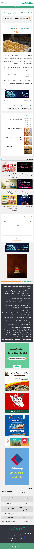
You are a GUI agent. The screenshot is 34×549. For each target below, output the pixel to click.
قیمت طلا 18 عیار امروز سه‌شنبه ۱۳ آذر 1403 (13, 138)
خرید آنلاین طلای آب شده (9, 509)
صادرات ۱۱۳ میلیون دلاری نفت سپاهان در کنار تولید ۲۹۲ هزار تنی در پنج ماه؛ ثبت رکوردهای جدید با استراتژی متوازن (16, 314)
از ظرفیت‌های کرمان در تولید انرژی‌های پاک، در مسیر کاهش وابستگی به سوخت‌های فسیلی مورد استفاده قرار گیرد (17, 331)
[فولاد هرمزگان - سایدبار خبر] (17, 266)
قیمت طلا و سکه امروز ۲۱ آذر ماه (15, 119)
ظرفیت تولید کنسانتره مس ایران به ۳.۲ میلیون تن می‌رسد (17, 317)
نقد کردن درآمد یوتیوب (9, 518)
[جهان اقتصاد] (27, 2)
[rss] (21, 547)
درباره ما (13, 541)
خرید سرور (25, 521)
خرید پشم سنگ (25, 518)
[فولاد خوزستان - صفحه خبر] (17, 403)
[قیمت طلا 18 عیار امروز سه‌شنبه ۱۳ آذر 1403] (28, 141)
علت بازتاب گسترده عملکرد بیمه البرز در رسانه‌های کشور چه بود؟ (16, 291)
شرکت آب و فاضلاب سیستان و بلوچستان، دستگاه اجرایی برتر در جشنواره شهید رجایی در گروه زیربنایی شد (16, 307)
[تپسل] (5, 90)
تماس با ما (20, 541)
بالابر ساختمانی (25, 514)
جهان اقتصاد (8, 533)
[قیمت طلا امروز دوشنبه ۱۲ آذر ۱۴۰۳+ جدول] (28, 150)
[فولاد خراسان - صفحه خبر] (17, 425)
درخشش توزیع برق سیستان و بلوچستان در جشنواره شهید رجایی (17, 287)
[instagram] (18, 547)
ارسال (17, 239)
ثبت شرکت (25, 504)
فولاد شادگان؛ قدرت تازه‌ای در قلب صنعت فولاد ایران (19, 325)
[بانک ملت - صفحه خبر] (17, 442)
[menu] (6, 2)
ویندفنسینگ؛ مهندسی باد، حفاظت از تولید (21, 327)
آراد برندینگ (25, 499)
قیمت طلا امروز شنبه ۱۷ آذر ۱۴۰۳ (15, 128)
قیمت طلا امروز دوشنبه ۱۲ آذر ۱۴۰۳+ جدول (12, 147)
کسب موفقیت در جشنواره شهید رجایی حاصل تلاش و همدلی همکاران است (17, 302)
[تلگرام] (15, 32)
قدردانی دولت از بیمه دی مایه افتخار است (21, 310)
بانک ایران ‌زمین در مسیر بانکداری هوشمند (24, 7)
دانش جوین (25, 492)
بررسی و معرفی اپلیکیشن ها (8, 492)
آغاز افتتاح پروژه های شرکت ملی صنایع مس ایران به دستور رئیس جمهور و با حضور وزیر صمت (17, 336)
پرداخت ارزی (8, 504)
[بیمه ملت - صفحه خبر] (17, 466)
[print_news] (19, 32)
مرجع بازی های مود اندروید (8, 521)
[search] (2, 3)
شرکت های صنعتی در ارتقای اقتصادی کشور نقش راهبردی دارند (16, 339)
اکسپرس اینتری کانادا (8, 514)
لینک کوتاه (29, 101)
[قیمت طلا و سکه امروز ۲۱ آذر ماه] (28, 122)
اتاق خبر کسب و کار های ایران (8, 499)
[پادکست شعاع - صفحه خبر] (17, 355)
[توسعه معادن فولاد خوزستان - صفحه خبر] (17, 380)
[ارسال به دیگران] (17, 32)
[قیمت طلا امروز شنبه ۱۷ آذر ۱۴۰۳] (28, 132)
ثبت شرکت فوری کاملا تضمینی (25, 509)
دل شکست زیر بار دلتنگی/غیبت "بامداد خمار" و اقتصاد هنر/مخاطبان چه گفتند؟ (17, 295)
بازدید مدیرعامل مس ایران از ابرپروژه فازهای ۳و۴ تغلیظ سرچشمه (18, 321)
